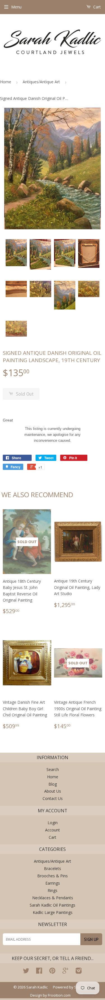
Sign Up (91, 939)
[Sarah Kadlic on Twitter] (26, 971)
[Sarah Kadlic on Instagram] (78, 971)
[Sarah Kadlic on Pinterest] (52, 971)
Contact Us (53, 798)
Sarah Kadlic (37, 987)
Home (5, 81)
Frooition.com (59, 995)
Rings (52, 890)
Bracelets (52, 868)
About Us (52, 791)
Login (53, 822)
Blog (52, 784)
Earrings (52, 883)
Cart (96, 7)
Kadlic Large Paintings (53, 912)
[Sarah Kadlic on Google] (65, 971)
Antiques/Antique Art (41, 81)
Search (52, 769)
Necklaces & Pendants (52, 897)
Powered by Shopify (70, 987)
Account (52, 830)
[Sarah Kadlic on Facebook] (39, 971)
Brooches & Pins (52, 875)
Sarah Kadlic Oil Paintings (52, 905)
